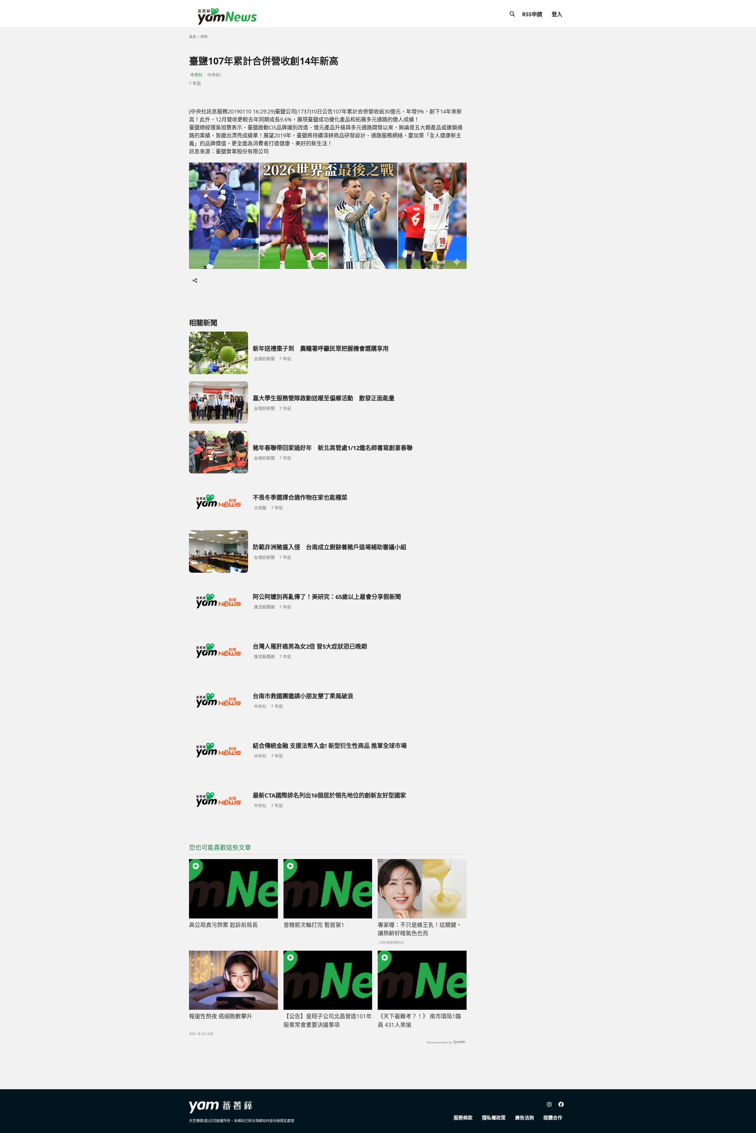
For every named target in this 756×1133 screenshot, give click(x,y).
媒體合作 (552, 1117)
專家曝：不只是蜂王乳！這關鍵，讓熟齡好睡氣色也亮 (420, 929)
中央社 (196, 74)
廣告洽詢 (524, 1117)
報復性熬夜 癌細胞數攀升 (220, 1016)
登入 (557, 14)
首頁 (192, 36)
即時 (204, 36)
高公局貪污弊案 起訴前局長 (223, 925)
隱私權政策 (494, 1117)
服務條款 (463, 1117)
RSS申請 (532, 14)
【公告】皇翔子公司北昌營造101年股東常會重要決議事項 (328, 1020)
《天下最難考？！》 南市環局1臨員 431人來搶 (419, 1020)
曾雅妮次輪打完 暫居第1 (314, 925)
